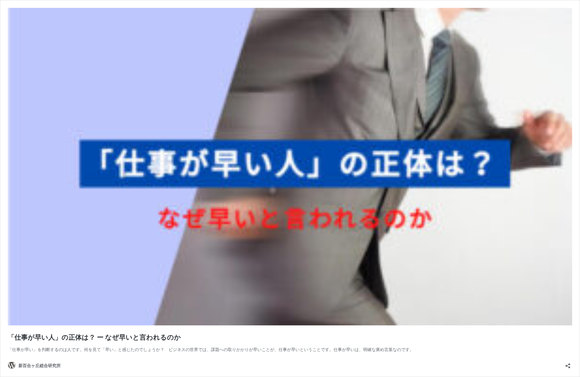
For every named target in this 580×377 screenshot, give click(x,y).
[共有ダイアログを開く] (568, 364)
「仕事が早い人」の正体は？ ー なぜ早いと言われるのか (94, 337)
